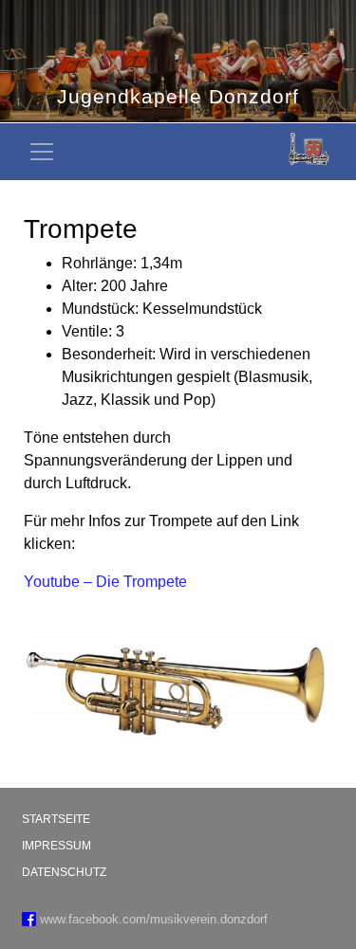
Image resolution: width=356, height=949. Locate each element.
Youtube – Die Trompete (105, 582)
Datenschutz (64, 872)
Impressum (56, 845)
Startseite (56, 819)
